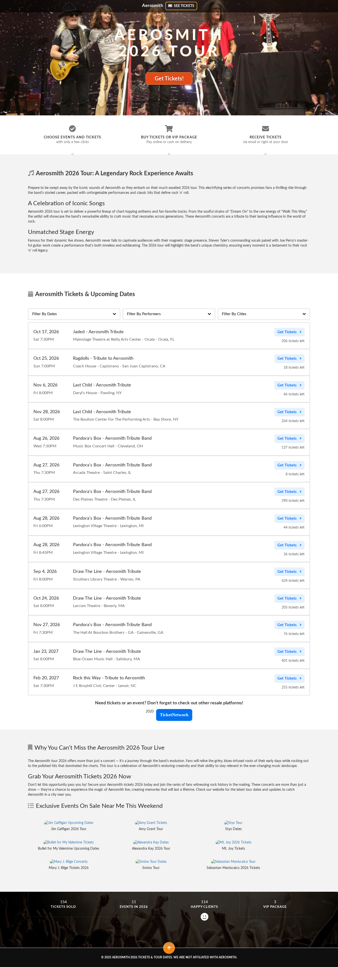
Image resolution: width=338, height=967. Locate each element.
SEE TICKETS (183, 6)
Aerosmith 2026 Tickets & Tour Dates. (142, 957)
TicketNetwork (174, 714)
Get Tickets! (169, 78)
